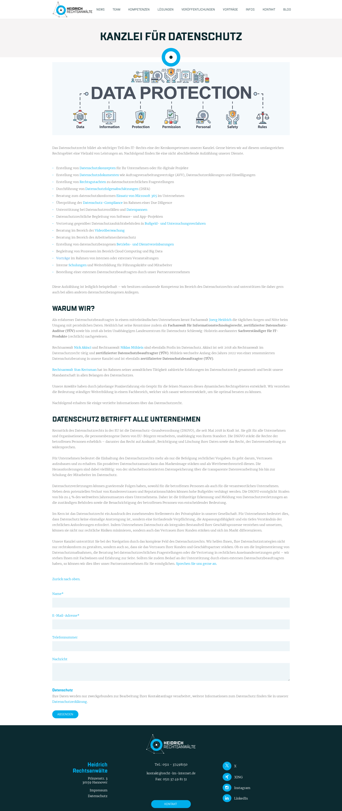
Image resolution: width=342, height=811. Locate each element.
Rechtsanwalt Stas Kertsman (74, 370)
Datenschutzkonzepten (98, 168)
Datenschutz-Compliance (103, 203)
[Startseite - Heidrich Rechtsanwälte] (72, 9)
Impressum (98, 790)
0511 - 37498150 (174, 764)
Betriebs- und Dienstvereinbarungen (145, 244)
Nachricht (59, 659)
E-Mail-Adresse (65, 615)
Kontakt (170, 804)
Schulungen (77, 265)
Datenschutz (97, 796)
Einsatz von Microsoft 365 (136, 196)
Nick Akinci (82, 347)
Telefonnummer (65, 637)
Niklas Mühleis (132, 347)
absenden (65, 714)
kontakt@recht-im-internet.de (171, 773)
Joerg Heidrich (220, 320)
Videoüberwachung (110, 230)
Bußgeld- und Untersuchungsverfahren (175, 223)
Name (58, 594)
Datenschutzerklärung (69, 702)
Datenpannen (136, 210)
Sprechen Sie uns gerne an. (196, 564)
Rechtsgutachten (93, 182)
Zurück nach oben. (66, 579)
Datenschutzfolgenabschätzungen (112, 189)
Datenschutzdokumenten (99, 175)
